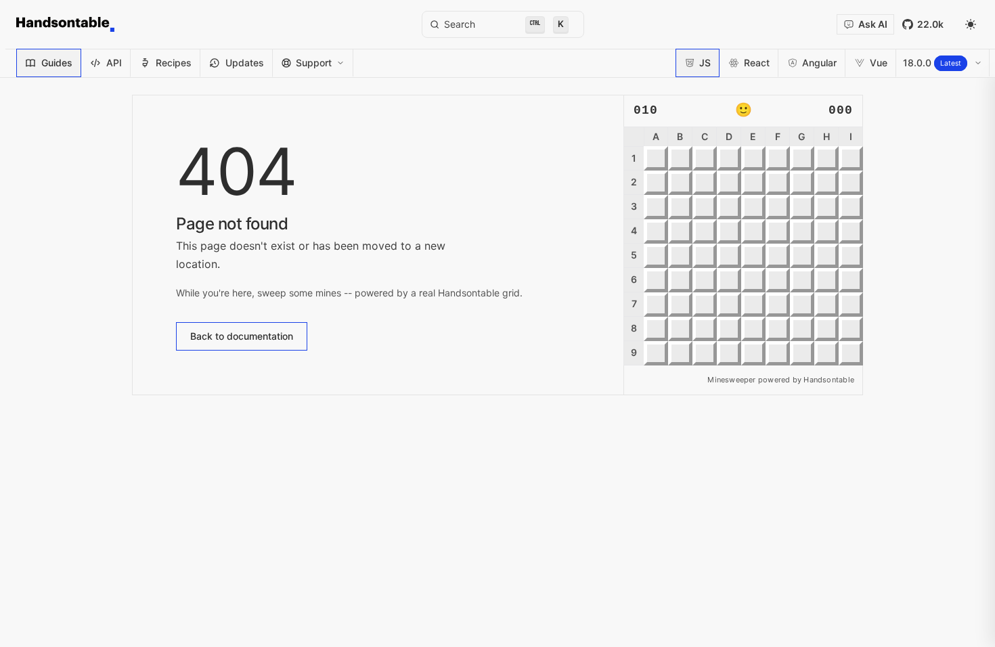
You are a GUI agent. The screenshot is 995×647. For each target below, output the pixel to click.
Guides (56, 62)
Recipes (174, 62)
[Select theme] (970, 24)
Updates (244, 62)
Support (314, 62)
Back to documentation (241, 336)
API (114, 62)
